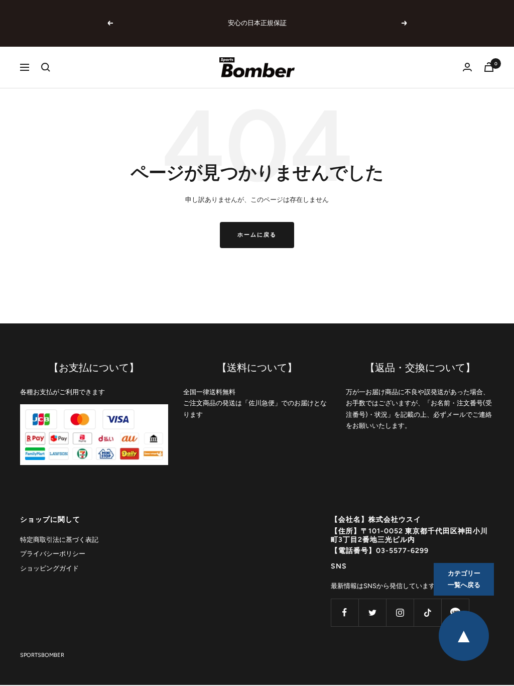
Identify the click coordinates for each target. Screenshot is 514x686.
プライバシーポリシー (52, 553)
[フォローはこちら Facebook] (344, 612)
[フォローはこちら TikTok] (427, 612)
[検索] (45, 67)
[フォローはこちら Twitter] (372, 612)
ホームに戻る (257, 235)
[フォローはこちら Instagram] (400, 612)
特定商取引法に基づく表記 (59, 539)
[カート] (489, 67)
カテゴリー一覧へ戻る (464, 579)
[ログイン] (467, 67)
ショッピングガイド (49, 568)
